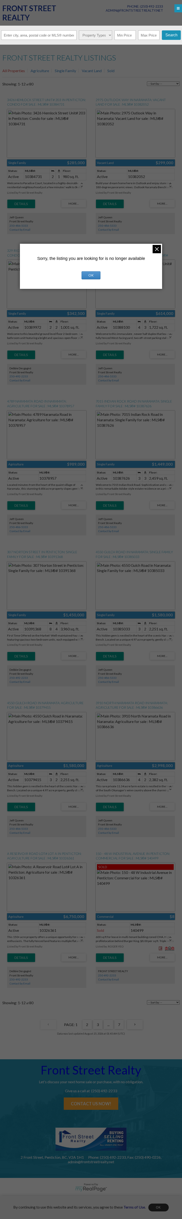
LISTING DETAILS (21, 204)
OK (158, 1207)
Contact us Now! (91, 1103)
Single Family (65, 70)
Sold (110, 70)
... (108, 1024)
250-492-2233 (18, 376)
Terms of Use (134, 1207)
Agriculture (40, 70)
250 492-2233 (107, 975)
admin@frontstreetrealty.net (134, 10)
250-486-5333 (18, 225)
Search (171, 35)
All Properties (13, 70)
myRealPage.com (91, 1189)
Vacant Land (92, 70)
